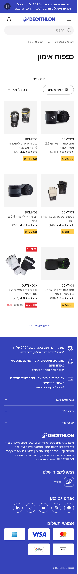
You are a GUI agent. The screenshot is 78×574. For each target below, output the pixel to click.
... (48, 41)
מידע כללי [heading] (65, 406)
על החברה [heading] (65, 418)
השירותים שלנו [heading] (62, 395)
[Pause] (7, 6)
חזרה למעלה (41, 326)
